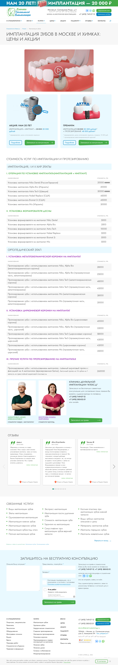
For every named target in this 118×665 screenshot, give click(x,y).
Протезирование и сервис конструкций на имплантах (43, 641)
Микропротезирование (41, 653)
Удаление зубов (39, 625)
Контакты (101, 21)
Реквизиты (10, 625)
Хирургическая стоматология (44, 628)
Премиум (68, 125)
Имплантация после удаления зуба (59, 515)
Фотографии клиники (14, 634)
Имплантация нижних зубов (22, 521)
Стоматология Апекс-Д (13, 29)
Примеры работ (12, 643)
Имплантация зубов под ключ (23, 529)
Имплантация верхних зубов (22, 525)
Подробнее (15, 142)
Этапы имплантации (18, 513)
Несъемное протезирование (43, 634)
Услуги (40, 21)
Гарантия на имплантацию (57, 524)
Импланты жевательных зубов (95, 534)
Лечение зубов (38, 645)
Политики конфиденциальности (58, 584)
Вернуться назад (101, 541)
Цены (52, 21)
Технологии (10, 628)
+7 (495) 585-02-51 (103, 569)
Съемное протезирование (43, 631)
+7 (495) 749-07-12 (87, 14)
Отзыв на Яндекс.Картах (30, 482)
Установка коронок (40, 637)
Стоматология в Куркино (15, 646)
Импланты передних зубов (93, 529)
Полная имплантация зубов (22, 534)
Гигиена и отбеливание (41, 651)
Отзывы (88, 21)
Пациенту (75, 21)
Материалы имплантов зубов (94, 525)
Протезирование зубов (43, 544)
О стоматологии (13, 21)
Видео (8, 637)
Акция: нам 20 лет (20, 125)
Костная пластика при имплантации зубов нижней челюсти (94, 511)
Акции (63, 21)
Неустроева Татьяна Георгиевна (47, 418)
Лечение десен (39, 648)
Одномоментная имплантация (23, 517)
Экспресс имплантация (56, 509)
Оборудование (12, 631)
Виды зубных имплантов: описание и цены (93, 520)
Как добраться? (102, 633)
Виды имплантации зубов (21, 509)
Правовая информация (14, 649)
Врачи (29, 21)
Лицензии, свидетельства (15, 622)
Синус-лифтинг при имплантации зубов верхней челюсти (58, 531)
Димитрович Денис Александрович (17, 418)
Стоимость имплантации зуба (59, 520)
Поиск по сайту (65, 643)
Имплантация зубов (31, 544)
